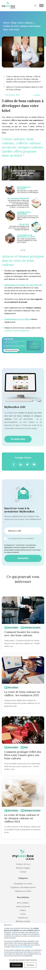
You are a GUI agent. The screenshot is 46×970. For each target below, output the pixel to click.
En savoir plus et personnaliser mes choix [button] (23, 960)
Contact (23, 871)
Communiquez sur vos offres (17, 319)
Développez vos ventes (32, 628)
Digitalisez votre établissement (23, 887)
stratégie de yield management (16, 330)
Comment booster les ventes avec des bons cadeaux (21, 633)
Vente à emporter (23, 906)
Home (6, 23)
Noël (25, 747)
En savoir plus (18, 439)
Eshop (23, 914)
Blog (14, 23)
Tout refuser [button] (30, 965)
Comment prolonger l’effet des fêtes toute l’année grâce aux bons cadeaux (22, 755)
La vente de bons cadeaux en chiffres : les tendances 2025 (22, 693)
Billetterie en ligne (23, 921)
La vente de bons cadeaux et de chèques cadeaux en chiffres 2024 (21, 818)
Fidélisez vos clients (23, 891)
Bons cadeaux (26, 23)
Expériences (23, 917)
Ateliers (23, 910)
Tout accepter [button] (16, 965)
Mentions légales (23, 868)
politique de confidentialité (23, 947)
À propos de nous (23, 864)
